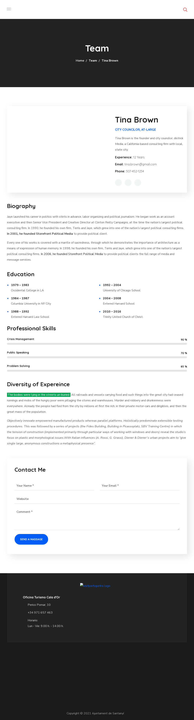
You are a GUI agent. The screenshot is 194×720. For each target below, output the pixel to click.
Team (93, 61)
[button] (185, 9)
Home (80, 61)
